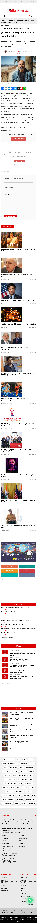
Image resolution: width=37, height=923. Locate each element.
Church (23, 883)
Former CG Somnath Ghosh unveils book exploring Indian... (16, 450)
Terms (22, 841)
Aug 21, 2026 (32, 254)
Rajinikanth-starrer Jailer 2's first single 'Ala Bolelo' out (18, 250)
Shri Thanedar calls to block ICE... (11, 616)
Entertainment (25, 891)
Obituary (27, 575)
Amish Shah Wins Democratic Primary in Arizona (20, 671)
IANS (2, 254)
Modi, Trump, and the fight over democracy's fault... (18, 501)
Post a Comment (10, 216)
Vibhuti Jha (4, 505)
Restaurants (24, 877)
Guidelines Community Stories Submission (10, 854)
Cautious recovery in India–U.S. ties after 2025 (22, 730)
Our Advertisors (8, 846)
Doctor (23, 888)
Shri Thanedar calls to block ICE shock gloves (18, 300)
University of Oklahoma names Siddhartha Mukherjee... (18, 628)
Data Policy (23, 838)
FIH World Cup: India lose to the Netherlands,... (13, 399)
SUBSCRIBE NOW (18, 138)
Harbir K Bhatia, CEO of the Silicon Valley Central (21, 713)
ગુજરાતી (32, 1)
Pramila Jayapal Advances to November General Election (20, 660)
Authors (5, 838)
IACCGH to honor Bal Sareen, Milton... (12, 624)
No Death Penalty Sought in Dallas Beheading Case (21, 677)
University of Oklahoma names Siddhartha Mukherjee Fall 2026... (17, 374)
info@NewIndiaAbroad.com (11, 832)
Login (27, 164)
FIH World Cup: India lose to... (10, 633)
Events (10, 575)
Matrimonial (10, 570)
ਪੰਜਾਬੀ (22, 1)
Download (17, 650)
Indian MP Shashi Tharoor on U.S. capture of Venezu (21, 719)
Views (11, 650)
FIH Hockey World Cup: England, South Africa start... (18, 425)
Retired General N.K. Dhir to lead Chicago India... (16, 275)
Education (24, 880)
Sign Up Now (19, 161)
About (22, 835)
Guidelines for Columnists (7, 850)
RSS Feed (5, 891)
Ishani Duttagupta (11, 51)
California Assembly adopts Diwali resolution (18, 324)
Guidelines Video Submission (8, 859)
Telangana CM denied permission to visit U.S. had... (18, 526)
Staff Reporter (5, 279)
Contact (22, 846)
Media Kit (6, 843)
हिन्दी (15, 1)
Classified (27, 566)
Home (3, 20)
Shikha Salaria (5, 530)
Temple (23, 893)
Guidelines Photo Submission (8, 864)
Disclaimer (23, 843)
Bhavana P (4, 327)
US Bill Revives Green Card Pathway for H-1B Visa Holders (22, 665)
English (5, 1)
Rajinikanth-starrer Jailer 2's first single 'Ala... (15, 607)
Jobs (26, 570)
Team (5, 835)
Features (11, 20)
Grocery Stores (25, 896)
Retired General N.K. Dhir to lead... (11, 612)
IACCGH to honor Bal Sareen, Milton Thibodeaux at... (14, 348)
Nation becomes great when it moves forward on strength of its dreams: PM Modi (23, 653)
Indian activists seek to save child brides (21, 747)
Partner (5, 841)
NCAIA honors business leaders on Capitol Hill (21, 736)
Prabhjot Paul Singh (6, 403)
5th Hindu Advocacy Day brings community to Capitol (20, 742)
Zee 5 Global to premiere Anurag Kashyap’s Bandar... (17, 475)
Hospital (23, 885)
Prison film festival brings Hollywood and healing (23, 724)
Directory (10, 566)
